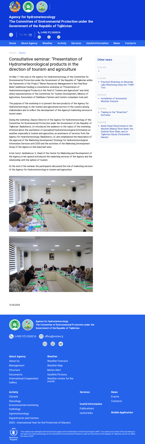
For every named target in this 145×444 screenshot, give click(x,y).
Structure (14, 369)
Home (12, 43)
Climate (13, 396)
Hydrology (15, 409)
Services (76, 43)
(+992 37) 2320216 (50, 32)
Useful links (86, 412)
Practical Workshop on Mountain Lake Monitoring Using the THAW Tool (117, 85)
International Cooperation (23, 378)
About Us (14, 360)
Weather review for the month (60, 380)
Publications (87, 408)
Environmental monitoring (23, 405)
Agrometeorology (19, 413)
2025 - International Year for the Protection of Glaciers (40, 422)
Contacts (130, 43)
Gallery (13, 382)
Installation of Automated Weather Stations (114, 100)
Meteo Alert (54, 369)
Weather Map (55, 365)
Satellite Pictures (57, 374)
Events (115, 396)
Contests (116, 401)
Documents (15, 374)
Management (16, 365)
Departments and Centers (24, 418)
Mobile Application (122, 412)
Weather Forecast (57, 360)
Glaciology (15, 401)
